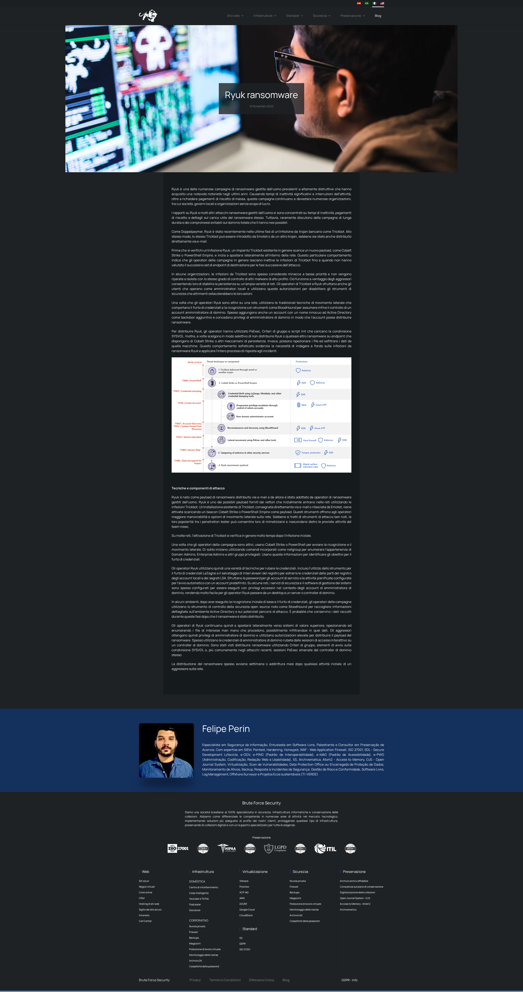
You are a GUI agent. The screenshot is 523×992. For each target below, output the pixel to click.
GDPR (242, 943)
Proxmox (244, 886)
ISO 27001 (244, 949)
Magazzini (195, 943)
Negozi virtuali (147, 886)
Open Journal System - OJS (355, 898)
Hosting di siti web (149, 904)
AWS (242, 898)
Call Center (145, 921)
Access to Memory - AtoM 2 (355, 904)
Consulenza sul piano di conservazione (361, 886)
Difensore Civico (261, 980)
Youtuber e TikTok (199, 898)
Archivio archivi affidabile (354, 881)
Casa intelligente (199, 893)
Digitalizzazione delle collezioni (357, 892)
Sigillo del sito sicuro (150, 909)
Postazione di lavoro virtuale (205, 949)
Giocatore (194, 910)
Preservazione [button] (351, 15)
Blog (378, 15)
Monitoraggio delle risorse (203, 955)
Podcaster (195, 904)
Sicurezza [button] (320, 15)
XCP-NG (243, 892)
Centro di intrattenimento (203, 887)
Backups (194, 937)
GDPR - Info (350, 980)
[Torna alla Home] (148, 16)
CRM (141, 898)
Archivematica (348, 909)
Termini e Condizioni (225, 980)
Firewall (193, 932)
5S (240, 938)
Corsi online (145, 892)
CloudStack (246, 915)
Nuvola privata (197, 926)
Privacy (195, 980)
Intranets (144, 915)
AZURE (243, 904)
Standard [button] (292, 15)
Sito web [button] (233, 15)
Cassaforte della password (204, 966)
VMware (243, 881)
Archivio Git (195, 960)
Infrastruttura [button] (263, 15)
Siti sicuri (144, 881)
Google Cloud (247, 909)
